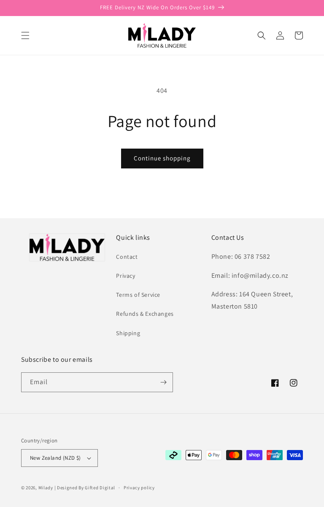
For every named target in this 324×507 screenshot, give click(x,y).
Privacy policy (139, 488)
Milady (45, 488)
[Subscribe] (163, 382)
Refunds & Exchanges (144, 313)
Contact (127, 256)
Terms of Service (138, 294)
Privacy (125, 275)
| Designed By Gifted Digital (85, 488)
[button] (25, 35)
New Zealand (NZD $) (55, 457)
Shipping (128, 333)
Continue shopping (162, 158)
